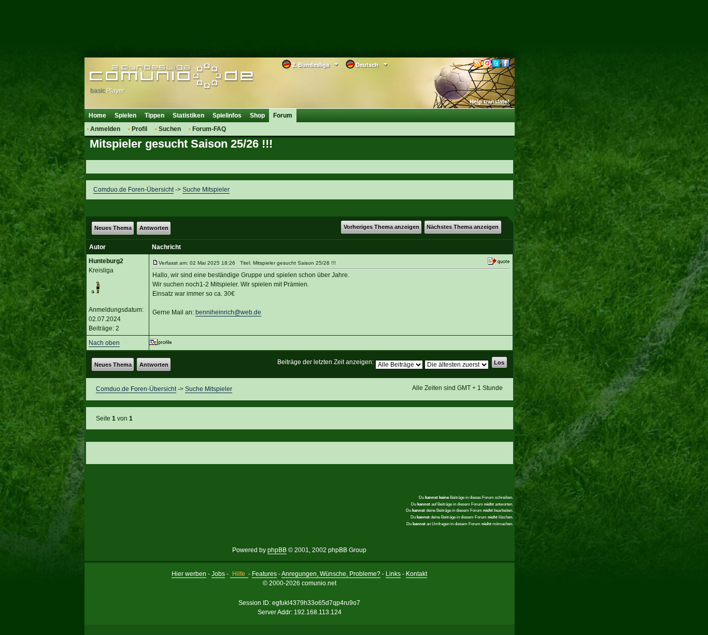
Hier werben (189, 574)
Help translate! (489, 101)
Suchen (170, 129)
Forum (282, 115)
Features (264, 574)
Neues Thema (113, 228)
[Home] (156, 76)
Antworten (153, 228)
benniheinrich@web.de (228, 312)
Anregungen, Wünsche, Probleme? (330, 574)
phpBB (277, 550)
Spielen (125, 115)
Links (393, 574)
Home (97, 115)
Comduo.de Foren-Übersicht (133, 189)
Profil (139, 129)
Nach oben (104, 343)
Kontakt (416, 574)
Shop (257, 115)
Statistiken (188, 115)
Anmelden (105, 129)
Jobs (218, 574)
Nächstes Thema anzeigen (463, 227)
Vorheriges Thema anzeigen (381, 227)
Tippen (154, 115)
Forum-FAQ (209, 129)
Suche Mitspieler (206, 189)
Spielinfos (227, 115)
